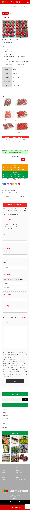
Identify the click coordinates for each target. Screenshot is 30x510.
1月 (3, 167)
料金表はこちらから (14, 359)
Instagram (16, 501)
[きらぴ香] (8, 114)
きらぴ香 (4, 120)
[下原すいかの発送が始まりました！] (6, 439)
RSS (19, 501)
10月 (11, 169)
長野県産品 (5, 13)
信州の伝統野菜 (5, 415)
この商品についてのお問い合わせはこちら (15, 137)
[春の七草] (6, 448)
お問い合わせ (4, 427)
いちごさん (4, 108)
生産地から (4, 412)
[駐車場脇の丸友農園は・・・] (23, 448)
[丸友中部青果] (11, 2)
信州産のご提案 (5, 418)
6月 (23, 167)
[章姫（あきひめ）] (21, 126)
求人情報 (3, 423)
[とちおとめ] (21, 102)
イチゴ (14, 192)
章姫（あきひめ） (19, 132)
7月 (26, 167)
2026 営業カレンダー (6, 482)
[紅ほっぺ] (21, 114)
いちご (10, 192)
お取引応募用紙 (13, 210)
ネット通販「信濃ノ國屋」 (21, 479)
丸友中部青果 (18, 507)
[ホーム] (2, 6)
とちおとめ (18, 108)
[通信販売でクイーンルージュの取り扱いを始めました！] (23, 457)
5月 (19, 167)
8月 (3, 169)
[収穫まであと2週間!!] (15, 448)
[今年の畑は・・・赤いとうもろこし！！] (15, 439)
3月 (11, 167)
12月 (19, 169)
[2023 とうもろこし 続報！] (6, 457)
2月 (7, 167)
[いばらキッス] (8, 126)
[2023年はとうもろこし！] (15, 457)
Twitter (10, 501)
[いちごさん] (8, 102)
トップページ (4, 409)
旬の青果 (5, 190)
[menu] (28, 2)
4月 (15, 167)
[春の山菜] (23, 439)
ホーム (3, 467)
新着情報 (3, 470)
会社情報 (3, 421)
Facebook (13, 501)
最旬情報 (3, 472)
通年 (23, 169)
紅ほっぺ (17, 120)
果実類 (8, 190)
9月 (7, 169)
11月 (15, 169)
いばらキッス (5, 132)
